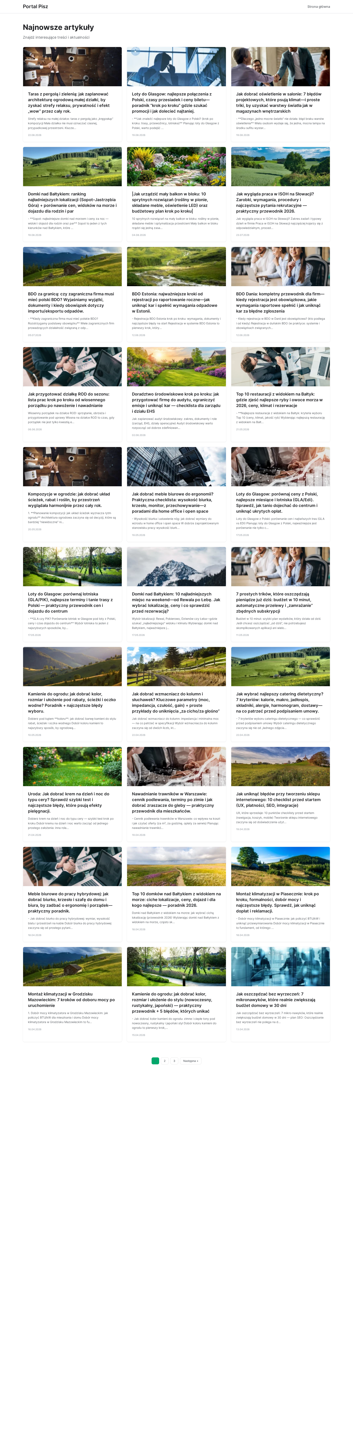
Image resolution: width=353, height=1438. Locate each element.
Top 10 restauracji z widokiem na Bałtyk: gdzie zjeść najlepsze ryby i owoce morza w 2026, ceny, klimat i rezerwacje (279, 400)
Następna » (190, 1061)
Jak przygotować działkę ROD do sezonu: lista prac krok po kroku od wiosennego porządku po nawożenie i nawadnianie (68, 400)
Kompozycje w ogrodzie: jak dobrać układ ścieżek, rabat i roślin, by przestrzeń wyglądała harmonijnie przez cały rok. (69, 500)
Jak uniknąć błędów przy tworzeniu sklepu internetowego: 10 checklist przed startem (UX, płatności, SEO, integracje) (278, 799)
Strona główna (318, 6)
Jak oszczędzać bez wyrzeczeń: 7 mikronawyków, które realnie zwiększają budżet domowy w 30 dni (275, 1000)
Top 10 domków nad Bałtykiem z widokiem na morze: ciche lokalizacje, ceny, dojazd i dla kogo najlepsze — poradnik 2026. (176, 899)
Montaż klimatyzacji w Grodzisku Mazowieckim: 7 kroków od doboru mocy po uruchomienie (71, 1000)
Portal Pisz (35, 6)
